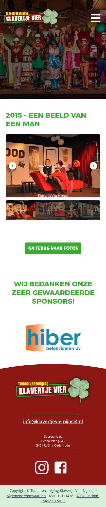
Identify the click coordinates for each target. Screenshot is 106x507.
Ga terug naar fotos (53, 248)
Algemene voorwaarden (26, 495)
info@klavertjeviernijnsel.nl (53, 421)
